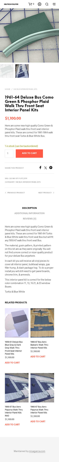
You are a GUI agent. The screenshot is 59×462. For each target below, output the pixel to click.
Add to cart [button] (12, 363)
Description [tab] (29, 208)
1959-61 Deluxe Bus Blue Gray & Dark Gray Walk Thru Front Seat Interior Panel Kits (14, 347)
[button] (31, 4)
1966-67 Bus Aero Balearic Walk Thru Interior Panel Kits (39, 344)
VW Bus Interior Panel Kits (25, 89)
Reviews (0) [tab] (29, 219)
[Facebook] (41, 168)
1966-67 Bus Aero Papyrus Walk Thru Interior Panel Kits (39, 409)
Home (7, 89)
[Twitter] (46, 168)
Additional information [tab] (29, 213)
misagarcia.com (37, 451)
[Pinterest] (51, 168)
